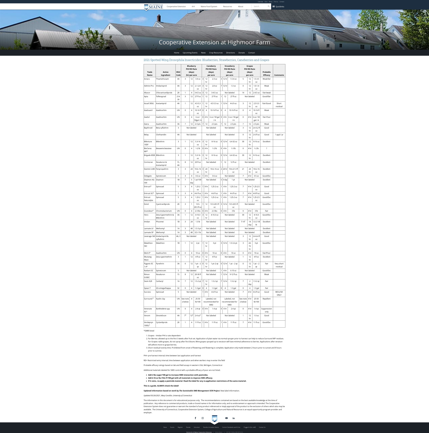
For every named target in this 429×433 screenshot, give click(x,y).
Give (266, 2)
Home (176, 52)
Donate (242, 52)
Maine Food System (209, 6)
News (270, 2)
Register (180, 427)
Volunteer (197, 427)
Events (172, 427)
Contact (282, 2)
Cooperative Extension (176, 6)
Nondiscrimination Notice (211, 427)
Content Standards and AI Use (231, 427)
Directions (230, 52)
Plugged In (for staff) (250, 427)
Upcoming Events (190, 52)
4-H (193, 6)
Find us (276, 2)
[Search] (268, 6)
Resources (227, 6)
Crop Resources (216, 52)
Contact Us (262, 427)
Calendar (260, 2)
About (240, 6)
